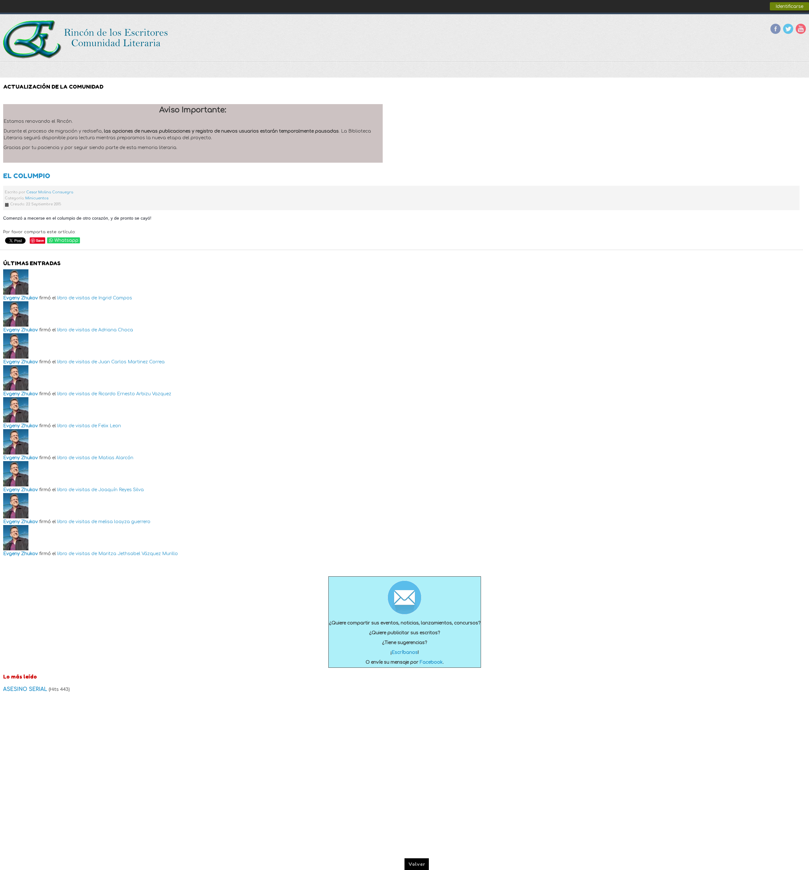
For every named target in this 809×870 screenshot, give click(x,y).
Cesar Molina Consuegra (49, 192)
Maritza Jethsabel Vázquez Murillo (138, 553)
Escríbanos (405, 652)
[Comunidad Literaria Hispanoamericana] (86, 40)
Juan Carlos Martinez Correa (131, 362)
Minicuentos (36, 198)
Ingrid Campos (115, 298)
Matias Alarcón (115, 457)
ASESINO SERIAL (26, 689)
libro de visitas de (77, 298)
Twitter (788, 29)
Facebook (775, 29)
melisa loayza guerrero (124, 521)
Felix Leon (109, 425)
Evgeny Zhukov (20, 298)
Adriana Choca (115, 330)
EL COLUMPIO (26, 176)
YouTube (801, 29)
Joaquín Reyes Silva (121, 489)
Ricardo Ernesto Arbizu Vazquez (134, 393)
